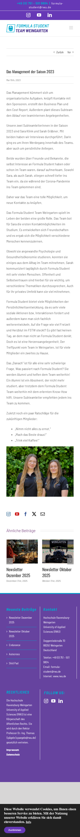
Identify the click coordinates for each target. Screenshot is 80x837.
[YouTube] (53, 701)
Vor (69, 52)
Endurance (14, 645)
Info (28, 822)
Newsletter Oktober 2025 (56, 572)
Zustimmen (14, 830)
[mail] (43, 514)
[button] (9, 561)
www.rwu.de (59, 676)
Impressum (12, 749)
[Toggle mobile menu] (71, 27)
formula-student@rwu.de (46, 5)
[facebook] (25, 514)
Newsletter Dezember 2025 (18, 572)
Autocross (14, 654)
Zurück (60, 52)
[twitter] (34, 514)
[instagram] (8, 514)
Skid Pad (13, 663)
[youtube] (17, 514)
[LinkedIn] (60, 701)
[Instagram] (46, 701)
